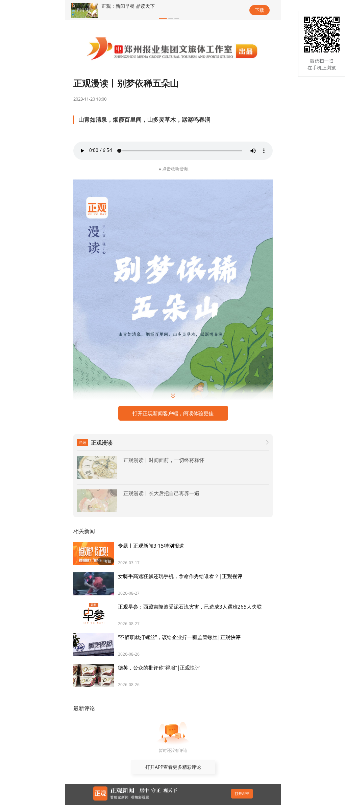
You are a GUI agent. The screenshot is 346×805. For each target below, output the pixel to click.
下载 (259, 10)
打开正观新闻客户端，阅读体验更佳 (173, 413)
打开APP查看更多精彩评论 (173, 767)
